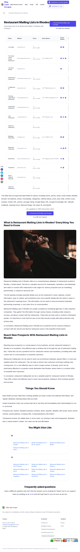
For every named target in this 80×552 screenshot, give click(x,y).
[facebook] (2, 169)
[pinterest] (2, 179)
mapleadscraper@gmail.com (9, 524)
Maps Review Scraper (16, 4)
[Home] (4, 13)
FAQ (37, 4)
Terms (62, 526)
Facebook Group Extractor (48, 529)
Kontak (42, 4)
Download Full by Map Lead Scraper (62, 23)
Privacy (62, 522)
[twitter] (2, 172)
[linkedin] (2, 175)
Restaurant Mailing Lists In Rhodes (18, 13)
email (32, 494)
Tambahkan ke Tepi (56, 6)
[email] (2, 182)
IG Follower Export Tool (47, 532)
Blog (26, 4)
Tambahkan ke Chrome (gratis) (59, 2)
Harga (31, 4)
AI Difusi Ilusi (44, 522)
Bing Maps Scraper (46, 526)
